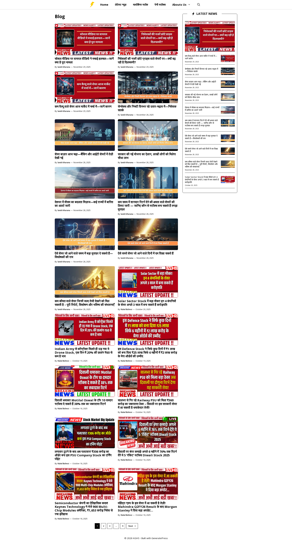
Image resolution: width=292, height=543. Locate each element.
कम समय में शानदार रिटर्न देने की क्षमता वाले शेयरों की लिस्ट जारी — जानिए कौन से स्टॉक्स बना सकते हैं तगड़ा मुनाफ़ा (147, 205)
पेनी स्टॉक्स (160, 4)
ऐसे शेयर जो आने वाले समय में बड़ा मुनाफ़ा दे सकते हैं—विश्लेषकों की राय (84, 255)
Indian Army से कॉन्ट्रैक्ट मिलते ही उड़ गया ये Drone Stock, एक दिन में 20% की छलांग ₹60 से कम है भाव (83, 352)
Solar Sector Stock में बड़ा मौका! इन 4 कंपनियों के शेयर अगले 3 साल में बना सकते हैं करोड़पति (147, 303)
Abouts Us (179, 4)
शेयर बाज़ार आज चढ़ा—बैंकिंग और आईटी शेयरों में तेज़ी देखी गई (84, 156)
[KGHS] (92, 4)
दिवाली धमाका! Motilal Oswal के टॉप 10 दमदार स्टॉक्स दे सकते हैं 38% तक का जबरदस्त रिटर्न (84, 402)
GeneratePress (159, 538)
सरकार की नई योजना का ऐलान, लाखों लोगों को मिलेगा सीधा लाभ (147, 156)
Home (104, 4)
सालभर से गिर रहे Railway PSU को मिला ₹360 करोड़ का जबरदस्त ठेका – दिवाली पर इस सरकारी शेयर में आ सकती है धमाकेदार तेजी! (147, 404)
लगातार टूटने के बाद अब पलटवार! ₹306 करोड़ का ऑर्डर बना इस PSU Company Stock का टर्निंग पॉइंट (83, 455)
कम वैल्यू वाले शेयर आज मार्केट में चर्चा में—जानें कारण (83, 106)
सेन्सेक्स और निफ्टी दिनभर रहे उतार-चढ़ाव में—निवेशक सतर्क (147, 108)
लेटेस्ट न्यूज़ (120, 4)
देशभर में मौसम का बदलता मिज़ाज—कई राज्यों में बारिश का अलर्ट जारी (84, 204)
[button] (198, 4)
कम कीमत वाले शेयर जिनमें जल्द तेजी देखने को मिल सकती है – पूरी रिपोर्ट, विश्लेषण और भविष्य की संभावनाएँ (84, 303)
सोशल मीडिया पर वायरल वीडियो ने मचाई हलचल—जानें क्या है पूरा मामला (84, 60)
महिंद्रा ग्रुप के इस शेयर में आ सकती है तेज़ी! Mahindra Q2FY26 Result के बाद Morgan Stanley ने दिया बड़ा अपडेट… (147, 506)
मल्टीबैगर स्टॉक (140, 4)
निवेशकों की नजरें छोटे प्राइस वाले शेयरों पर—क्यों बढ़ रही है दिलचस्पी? (147, 60)
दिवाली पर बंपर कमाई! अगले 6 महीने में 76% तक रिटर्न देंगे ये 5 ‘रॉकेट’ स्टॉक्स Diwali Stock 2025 (147, 453)
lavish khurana (64, 67)
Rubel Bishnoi (126, 309)
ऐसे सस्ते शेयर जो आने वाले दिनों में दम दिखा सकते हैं (146, 253)
